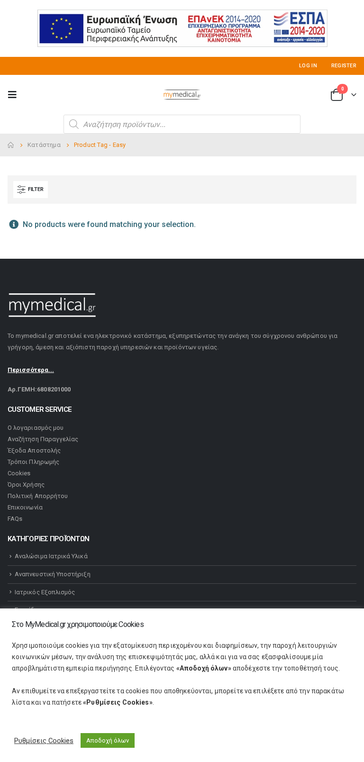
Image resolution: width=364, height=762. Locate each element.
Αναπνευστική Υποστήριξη (53, 574)
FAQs (15, 518)
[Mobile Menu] (15, 95)
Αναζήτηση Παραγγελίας (43, 439)
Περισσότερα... (31, 369)
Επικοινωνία (25, 507)
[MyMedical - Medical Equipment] (182, 95)
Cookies (19, 473)
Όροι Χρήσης (26, 484)
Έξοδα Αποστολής (34, 450)
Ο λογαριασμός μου (36, 427)
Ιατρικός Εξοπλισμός (45, 592)
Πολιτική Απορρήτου (38, 495)
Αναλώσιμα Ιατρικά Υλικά (51, 556)
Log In (308, 66)
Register (343, 66)
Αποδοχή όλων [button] (107, 740)
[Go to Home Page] (11, 145)
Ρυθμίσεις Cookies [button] (43, 740)
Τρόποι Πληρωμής (33, 461)
